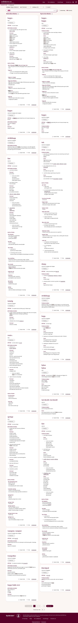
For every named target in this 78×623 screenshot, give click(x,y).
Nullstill (48, 7)
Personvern (43, 622)
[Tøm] (54, 10)
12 (44, 606)
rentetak (60, 178)
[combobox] (29, 10)
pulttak (54, 163)
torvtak (64, 163)
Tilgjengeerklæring (36, 622)
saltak (58, 163)
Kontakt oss (68, 2)
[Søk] (56, 10)
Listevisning (62, 10)
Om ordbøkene (51, 2)
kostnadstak (55, 178)
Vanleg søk (11, 5)
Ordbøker (8, 7)
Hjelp (44, 2)
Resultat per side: (37, 609)
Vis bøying (44, 25)
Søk (21, 7)
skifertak (61, 163)
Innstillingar (60, 2)
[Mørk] (73, 2)
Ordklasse (34, 7)
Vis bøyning (10, 22)
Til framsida (24, 618)
